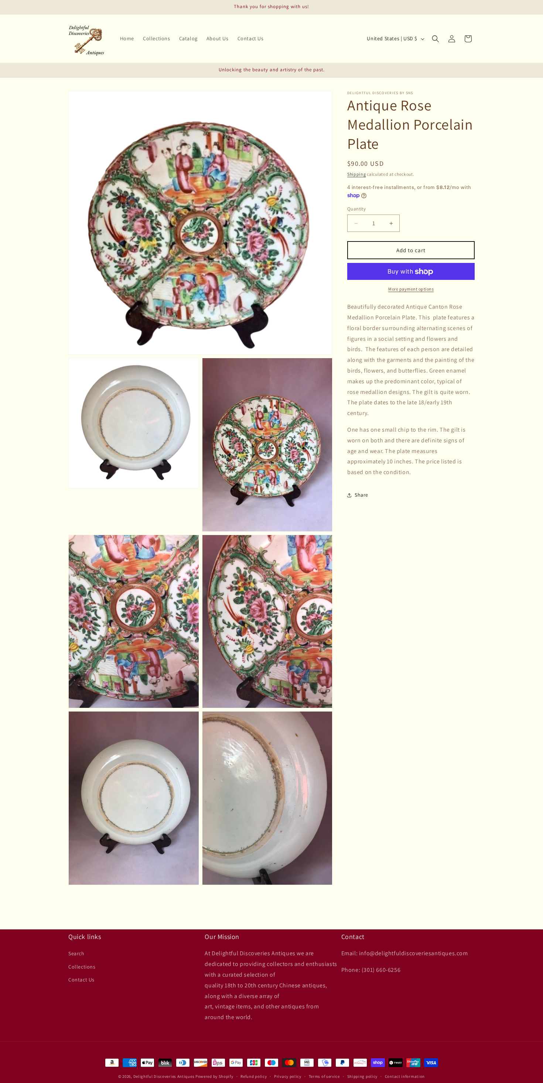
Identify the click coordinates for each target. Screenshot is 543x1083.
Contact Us (81, 979)
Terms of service (324, 1076)
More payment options (411, 289)
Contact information (405, 1076)
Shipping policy (362, 1076)
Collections (82, 966)
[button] (435, 39)
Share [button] (361, 495)
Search (76, 953)
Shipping (356, 174)
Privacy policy (287, 1076)
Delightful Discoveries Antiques (164, 1076)
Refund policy (253, 1076)
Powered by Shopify (214, 1076)
